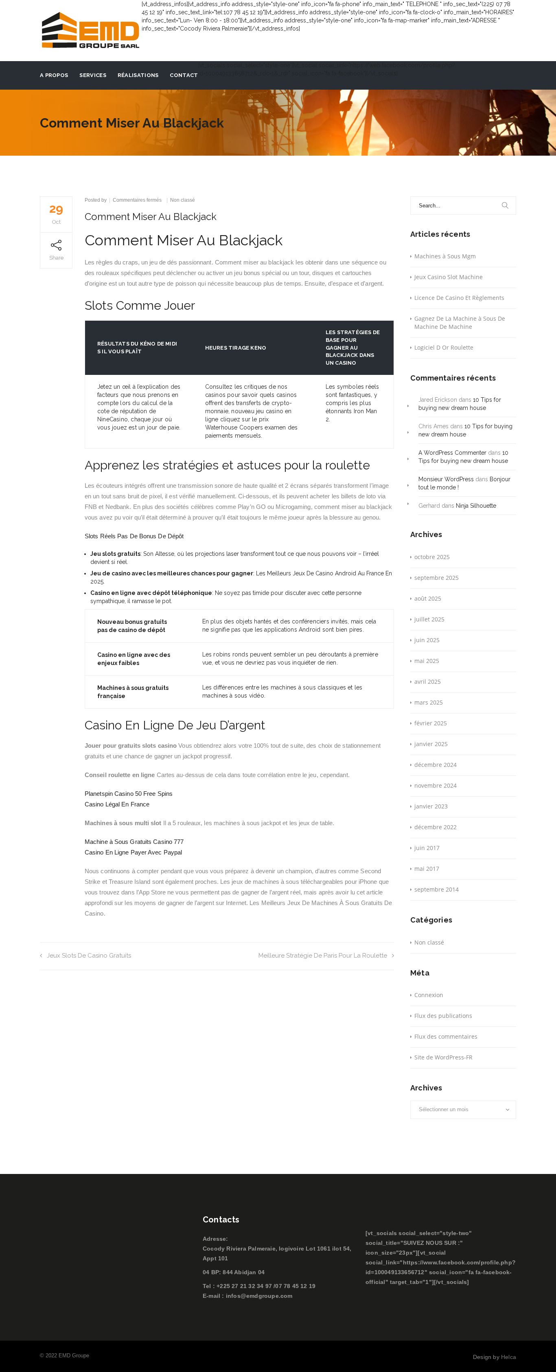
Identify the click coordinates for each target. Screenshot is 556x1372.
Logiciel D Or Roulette (443, 347)
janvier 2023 (431, 806)
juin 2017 (427, 848)
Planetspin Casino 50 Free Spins (129, 793)
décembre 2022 (435, 827)
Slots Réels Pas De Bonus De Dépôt (134, 536)
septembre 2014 (436, 889)
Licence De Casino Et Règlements (459, 298)
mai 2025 (426, 661)
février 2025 (430, 723)
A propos (54, 75)
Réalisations (138, 75)
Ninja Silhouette (476, 505)
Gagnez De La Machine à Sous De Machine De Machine (459, 322)
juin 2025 (427, 640)
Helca (508, 1357)
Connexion (428, 995)
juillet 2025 (429, 619)
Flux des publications (443, 1016)
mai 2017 (426, 868)
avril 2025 (427, 681)
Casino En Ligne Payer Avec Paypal (133, 852)
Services (92, 75)
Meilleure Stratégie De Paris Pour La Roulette (322, 955)
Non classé (429, 942)
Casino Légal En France (117, 804)
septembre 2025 (436, 577)
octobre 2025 (432, 557)
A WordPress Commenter (452, 452)
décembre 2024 (435, 765)
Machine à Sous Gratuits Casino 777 (134, 841)
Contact (184, 75)
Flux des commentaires (445, 1036)
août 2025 (427, 598)
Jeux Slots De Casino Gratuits (89, 955)
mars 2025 (428, 702)
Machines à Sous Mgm (445, 256)
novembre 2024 (435, 785)
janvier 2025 (431, 744)
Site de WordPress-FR (443, 1057)
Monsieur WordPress (446, 479)
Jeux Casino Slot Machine (448, 277)
